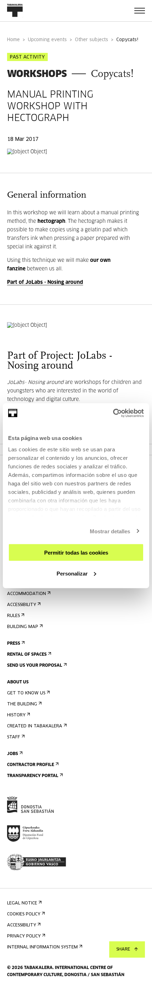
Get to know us (26, 693)
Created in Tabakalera (34, 726)
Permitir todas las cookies (76, 553)
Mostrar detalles (110, 531)
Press (13, 644)
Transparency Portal (32, 776)
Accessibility (21, 605)
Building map (22, 627)
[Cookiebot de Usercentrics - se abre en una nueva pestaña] (113, 413)
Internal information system (42, 947)
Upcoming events (47, 40)
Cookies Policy (23, 914)
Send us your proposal (34, 666)
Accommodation (26, 594)
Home (13, 40)
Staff (13, 737)
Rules (13, 616)
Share (123, 949)
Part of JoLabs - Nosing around (45, 282)
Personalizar (72, 573)
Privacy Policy (24, 936)
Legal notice (22, 903)
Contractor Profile (30, 765)
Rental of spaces (27, 655)
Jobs (12, 754)
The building (22, 704)
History (16, 715)
